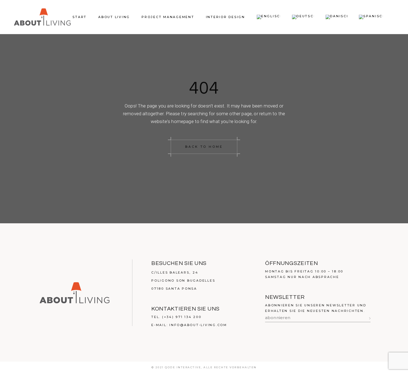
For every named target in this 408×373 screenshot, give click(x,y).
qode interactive (183, 367)
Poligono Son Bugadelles (183, 280)
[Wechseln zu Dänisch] (336, 17)
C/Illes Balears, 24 (174, 272)
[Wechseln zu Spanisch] (371, 17)
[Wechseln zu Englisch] (268, 17)
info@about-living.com (198, 325)
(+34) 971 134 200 (182, 317)
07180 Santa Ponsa (174, 289)
